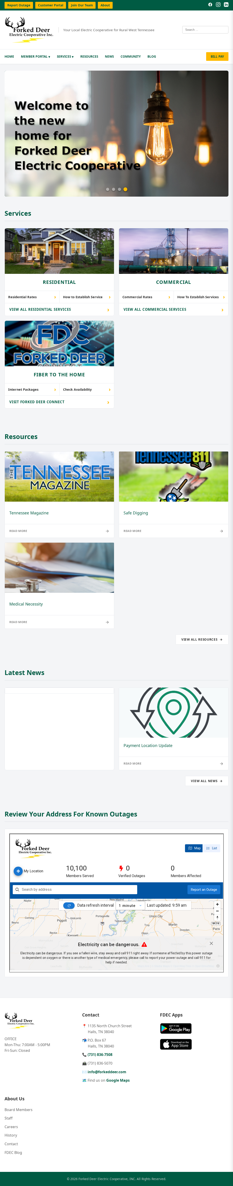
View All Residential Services (59, 309)
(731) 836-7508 (100, 1054)
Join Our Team (82, 5)
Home (9, 56)
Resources (89, 56)
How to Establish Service (87, 296)
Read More (59, 531)
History (11, 1135)
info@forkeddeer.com (107, 1071)
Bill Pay (217, 56)
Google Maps (118, 1080)
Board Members (19, 1109)
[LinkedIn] (226, 5)
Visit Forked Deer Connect (59, 402)
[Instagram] (218, 5)
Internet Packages (32, 389)
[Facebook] (210, 5)
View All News (207, 781)
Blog (151, 56)
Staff (9, 1118)
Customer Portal (50, 5)
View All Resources (202, 639)
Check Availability (87, 389)
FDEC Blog (13, 1152)
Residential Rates (32, 296)
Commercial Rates (146, 296)
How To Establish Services (201, 296)
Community (131, 56)
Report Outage (18, 5)
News (109, 56)
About (105, 5)
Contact (11, 1143)
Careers (11, 1126)
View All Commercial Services (174, 309)
